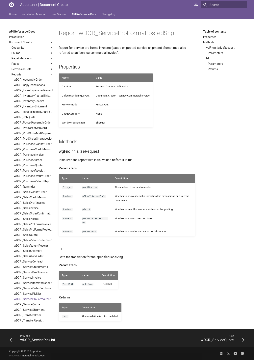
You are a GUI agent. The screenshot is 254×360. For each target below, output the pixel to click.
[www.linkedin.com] (221, 353)
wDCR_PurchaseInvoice (29, 154)
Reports (16, 74)
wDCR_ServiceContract (28, 261)
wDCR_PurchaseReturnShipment (33, 181)
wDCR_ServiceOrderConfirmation (33, 288)
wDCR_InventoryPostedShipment (33, 95)
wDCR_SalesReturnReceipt (31, 245)
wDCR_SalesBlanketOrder (30, 192)
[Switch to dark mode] (196, 5)
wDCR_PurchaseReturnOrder (32, 176)
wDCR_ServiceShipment (29, 309)
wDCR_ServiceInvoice (27, 277)
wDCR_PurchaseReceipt (29, 170)
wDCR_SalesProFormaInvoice (32, 224)
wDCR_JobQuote (25, 117)
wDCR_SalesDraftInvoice (29, 202)
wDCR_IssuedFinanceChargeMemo (33, 111)
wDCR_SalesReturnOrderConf (33, 240)
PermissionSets (21, 69)
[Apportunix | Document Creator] (11, 5)
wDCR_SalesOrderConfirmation (33, 213)
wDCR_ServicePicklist (27, 293)
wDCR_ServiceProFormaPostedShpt (33, 299)
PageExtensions (22, 58)
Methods (208, 42)
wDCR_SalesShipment (28, 250)
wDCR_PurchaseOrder (28, 160)
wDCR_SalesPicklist (26, 218)
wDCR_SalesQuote (26, 234)
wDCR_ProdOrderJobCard (30, 127)
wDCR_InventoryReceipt (29, 101)
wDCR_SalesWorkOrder (28, 256)
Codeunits (18, 47)
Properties (209, 37)
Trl (207, 58)
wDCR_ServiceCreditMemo (31, 266)
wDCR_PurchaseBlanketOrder (33, 144)
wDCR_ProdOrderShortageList (33, 138)
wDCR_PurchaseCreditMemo (32, 149)
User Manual (58, 14)
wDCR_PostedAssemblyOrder (33, 122)
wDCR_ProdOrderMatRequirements (33, 133)
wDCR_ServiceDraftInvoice (31, 272)
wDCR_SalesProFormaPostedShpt (33, 229)
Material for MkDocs (33, 355)
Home (13, 14)
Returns (213, 69)
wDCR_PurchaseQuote (28, 165)
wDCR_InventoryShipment (30, 106)
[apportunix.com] (242, 353)
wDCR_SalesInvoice (26, 208)
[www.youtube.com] (235, 353)
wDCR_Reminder (24, 186)
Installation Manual (33, 14)
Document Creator (20, 42)
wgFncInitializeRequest (220, 47)
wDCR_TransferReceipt (28, 320)
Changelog (108, 14)
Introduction (16, 37)
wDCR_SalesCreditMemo (30, 197)
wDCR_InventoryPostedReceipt (33, 90)
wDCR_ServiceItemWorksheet (33, 283)
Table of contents (214, 31)
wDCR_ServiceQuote (27, 304)
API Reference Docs (83, 14)
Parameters (215, 53)
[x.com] (228, 353)
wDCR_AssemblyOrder (28, 79)
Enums (16, 53)
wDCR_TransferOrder (27, 315)
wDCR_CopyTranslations (29, 85)
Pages (15, 63)
